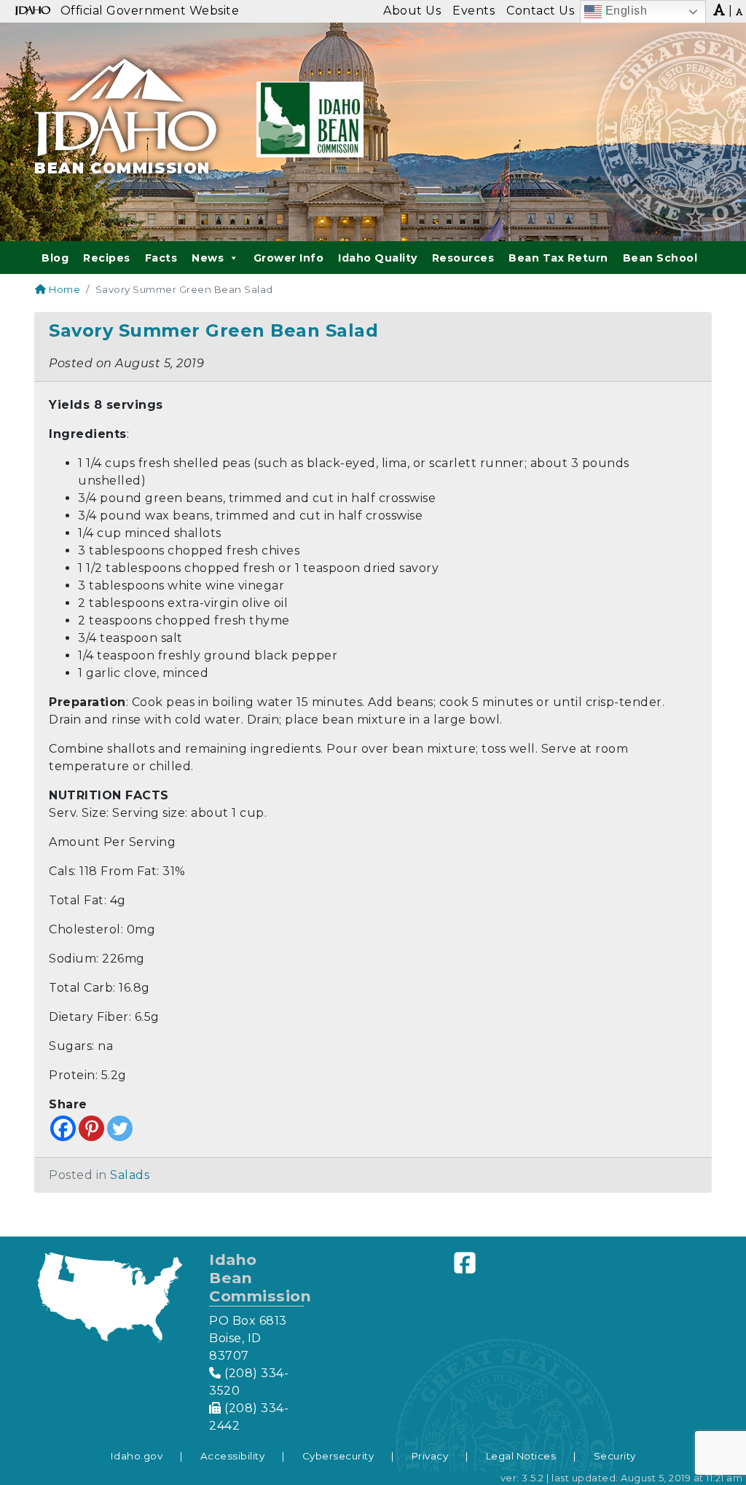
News (208, 258)
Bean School (660, 258)
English (624, 10)
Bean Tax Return (558, 258)
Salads (129, 1175)
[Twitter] (120, 1128)
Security (615, 1456)
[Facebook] (63, 1128)
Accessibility (232, 1456)
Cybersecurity (338, 1456)
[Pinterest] (91, 1128)
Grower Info (289, 258)
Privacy (430, 1456)
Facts (161, 258)
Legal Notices (521, 1456)
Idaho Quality (377, 258)
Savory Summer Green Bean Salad (213, 330)
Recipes (106, 258)
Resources (463, 258)
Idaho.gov (137, 1456)
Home (63, 289)
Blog (55, 258)
